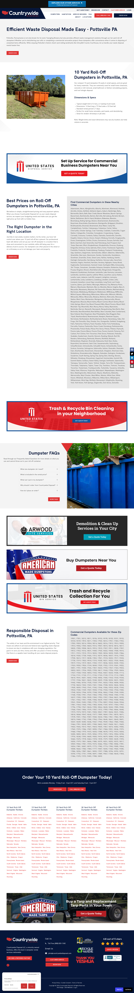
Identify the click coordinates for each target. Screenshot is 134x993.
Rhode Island (20, 860)
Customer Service (118, 10)
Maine (22, 831)
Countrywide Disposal (66, 985)
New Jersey (22, 847)
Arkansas (9, 818)
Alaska (15, 815)
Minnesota (16, 837)
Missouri (17, 841)
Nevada (16, 844)
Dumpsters (55, 14)
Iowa (18, 828)
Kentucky (10, 831)
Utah (21, 867)
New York (19, 851)
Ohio (8, 857)
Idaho (25, 824)
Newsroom (95, 10)
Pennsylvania (11, 860)
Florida (9, 824)
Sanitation (66, 14)
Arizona (20, 815)
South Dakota (21, 864)
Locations (87, 17)
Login (129, 10)
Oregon (20, 857)
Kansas (23, 828)
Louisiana (16, 831)
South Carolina (11, 864)
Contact (105, 10)
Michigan (9, 837)
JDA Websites (68, 987)
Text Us (119, 990)
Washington (22, 870)
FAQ (90, 14)
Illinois (9, 828)
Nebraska (10, 844)
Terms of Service (77, 983)
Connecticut (10, 821)
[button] (39, 469)
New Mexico (11, 851)
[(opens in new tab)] (67, 168)
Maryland (10, 834)
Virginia (15, 870)
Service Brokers (80, 14)
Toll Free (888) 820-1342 (57, 943)
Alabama (9, 815)
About (78, 17)
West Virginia (11, 873)
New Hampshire (12, 847)
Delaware (21, 821)
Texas (17, 867)
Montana (23, 841)
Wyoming (10, 877)
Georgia (14, 824)
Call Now (128, 990)
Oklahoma (14, 857)
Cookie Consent (66, 983)
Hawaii (20, 824)
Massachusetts (18, 834)
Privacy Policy (56, 983)
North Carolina (11, 854)
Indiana (14, 828)
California (16, 818)
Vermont (9, 870)
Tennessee (10, 867)
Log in (75, 987)
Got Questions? (83, 10)
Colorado (24, 818)
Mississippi (10, 841)
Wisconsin (19, 873)
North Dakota (21, 854)
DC (16, 821)
